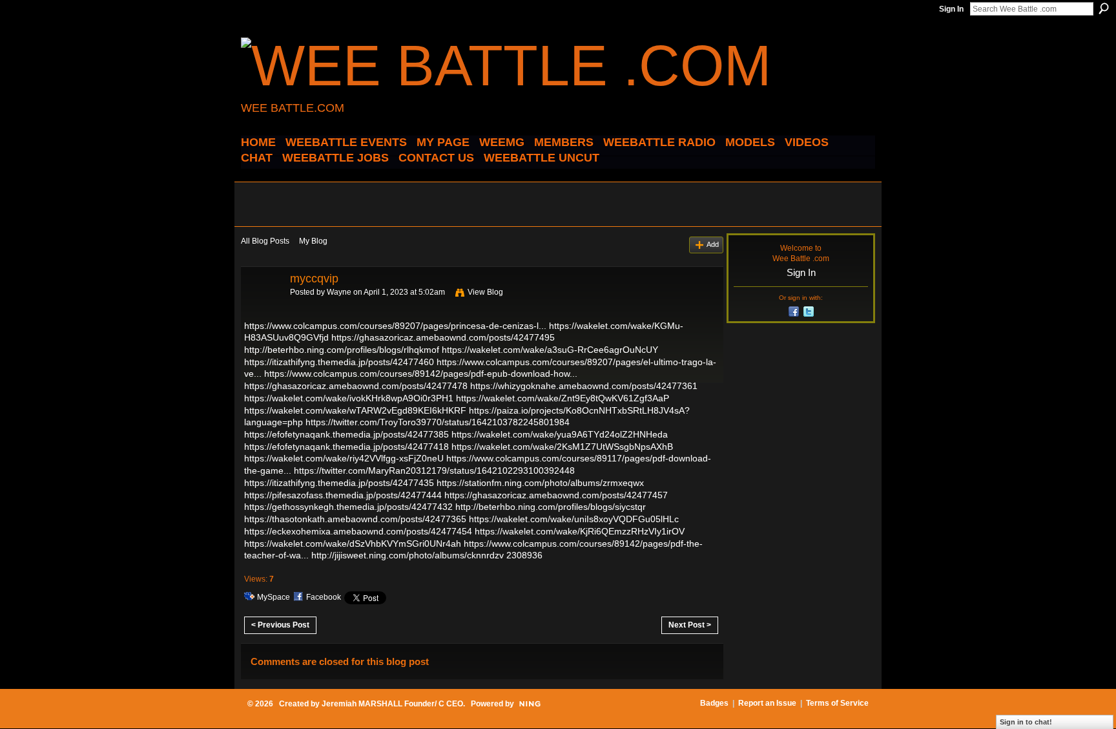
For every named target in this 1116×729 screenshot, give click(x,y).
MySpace (273, 597)
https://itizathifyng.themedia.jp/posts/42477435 (339, 483)
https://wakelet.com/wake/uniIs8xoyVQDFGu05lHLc (574, 519)
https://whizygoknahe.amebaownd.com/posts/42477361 (584, 386)
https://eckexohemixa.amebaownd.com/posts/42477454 (358, 531)
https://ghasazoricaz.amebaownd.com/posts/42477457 (556, 495)
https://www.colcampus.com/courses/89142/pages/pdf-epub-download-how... (420, 373)
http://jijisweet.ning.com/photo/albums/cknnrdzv (407, 555)
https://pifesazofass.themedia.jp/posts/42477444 (343, 495)
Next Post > (689, 624)
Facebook (323, 597)
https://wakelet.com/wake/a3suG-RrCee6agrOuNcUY (550, 349)
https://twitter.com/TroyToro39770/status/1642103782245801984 (437, 422)
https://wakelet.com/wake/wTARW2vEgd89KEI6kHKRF (355, 410)
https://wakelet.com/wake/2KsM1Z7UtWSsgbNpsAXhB (562, 446)
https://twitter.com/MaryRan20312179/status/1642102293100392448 (434, 470)
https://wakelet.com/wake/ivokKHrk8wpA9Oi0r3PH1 (348, 398)
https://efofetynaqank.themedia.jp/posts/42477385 (346, 434)
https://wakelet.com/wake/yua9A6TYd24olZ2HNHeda (559, 434)
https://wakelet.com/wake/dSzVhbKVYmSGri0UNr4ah (352, 543)
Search (1104, 8)
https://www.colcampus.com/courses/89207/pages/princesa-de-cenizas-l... (395, 326)
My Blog (313, 241)
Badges (714, 703)
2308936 (524, 555)
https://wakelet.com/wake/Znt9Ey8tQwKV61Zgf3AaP (562, 398)
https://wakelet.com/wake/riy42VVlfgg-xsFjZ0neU (344, 458)
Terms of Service (837, 703)
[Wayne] (261, 307)
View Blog (485, 292)
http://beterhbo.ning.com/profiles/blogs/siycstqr (550, 507)
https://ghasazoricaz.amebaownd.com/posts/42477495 (443, 337)
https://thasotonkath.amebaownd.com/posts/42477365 (355, 519)
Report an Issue (767, 703)
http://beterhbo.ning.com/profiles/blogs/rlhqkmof (341, 349)
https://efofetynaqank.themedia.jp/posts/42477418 (346, 446)
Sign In (951, 9)
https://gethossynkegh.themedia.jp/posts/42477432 (348, 507)
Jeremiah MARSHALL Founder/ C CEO (392, 703)
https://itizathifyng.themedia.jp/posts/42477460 (339, 362)
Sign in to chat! (1026, 722)
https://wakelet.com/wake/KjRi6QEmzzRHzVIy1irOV (580, 531)
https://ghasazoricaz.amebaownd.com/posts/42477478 (356, 386)
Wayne (339, 292)
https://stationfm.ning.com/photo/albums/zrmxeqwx (540, 483)
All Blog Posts (265, 241)
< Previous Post (280, 624)
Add (713, 244)
